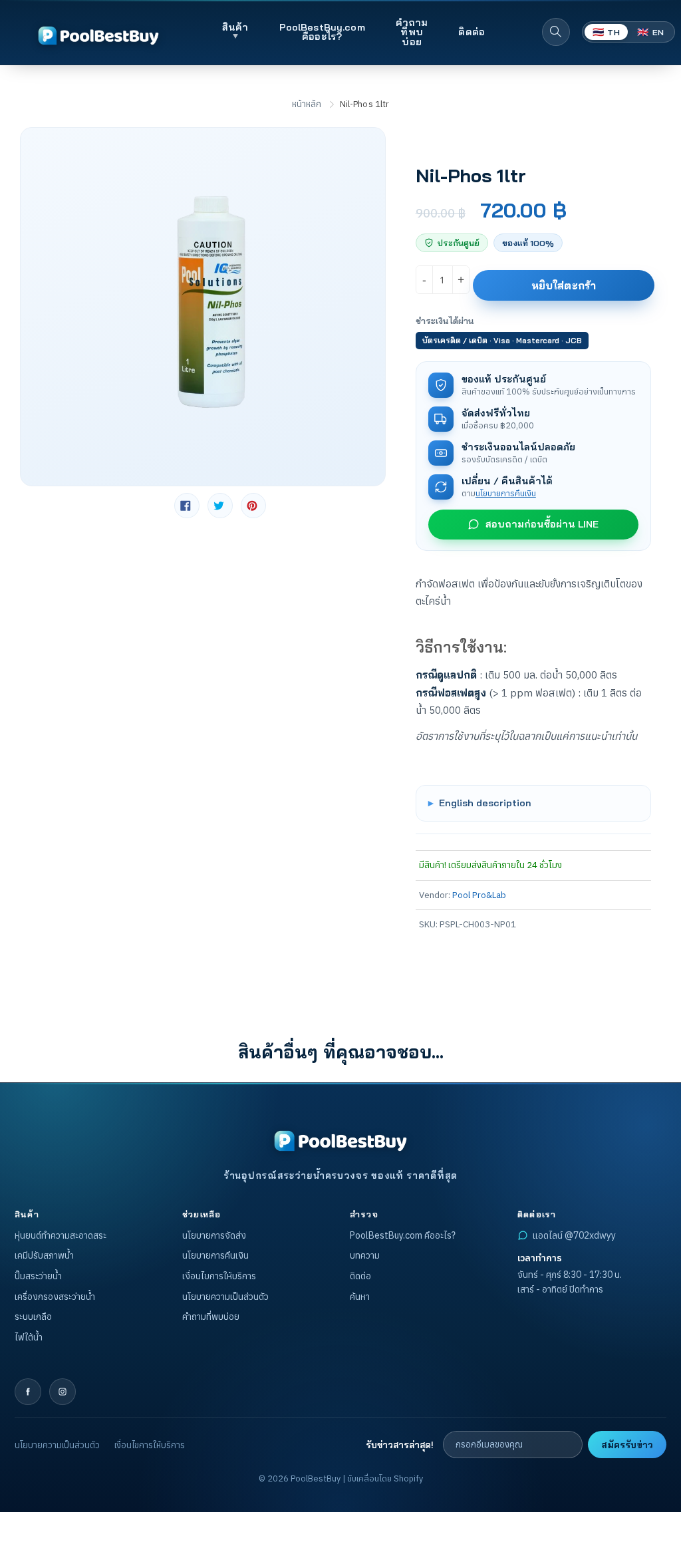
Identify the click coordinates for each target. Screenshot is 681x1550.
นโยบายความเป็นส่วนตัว (225, 1297)
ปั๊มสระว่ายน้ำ (38, 1276)
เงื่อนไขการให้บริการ (219, 1276)
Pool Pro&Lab (479, 895)
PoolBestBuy (315, 1478)
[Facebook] (28, 1391)
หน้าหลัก (307, 104)
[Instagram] (62, 1391)
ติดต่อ (471, 31)
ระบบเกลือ (33, 1316)
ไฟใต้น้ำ (29, 1337)
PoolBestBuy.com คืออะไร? (322, 32)
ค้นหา (360, 1297)
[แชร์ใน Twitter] (220, 505)
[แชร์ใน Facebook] (187, 505)
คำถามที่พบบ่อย (412, 32)
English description (485, 802)
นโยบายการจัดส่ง (214, 1235)
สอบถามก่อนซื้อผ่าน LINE (542, 524)
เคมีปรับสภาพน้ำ (44, 1255)
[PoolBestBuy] (340, 1141)
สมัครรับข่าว (627, 1444)
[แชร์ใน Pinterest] (253, 505)
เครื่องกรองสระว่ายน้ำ (55, 1297)
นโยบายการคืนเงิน (506, 493)
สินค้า (235, 27)
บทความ (365, 1255)
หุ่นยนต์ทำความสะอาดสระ (60, 1235)
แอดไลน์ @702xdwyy (574, 1235)
